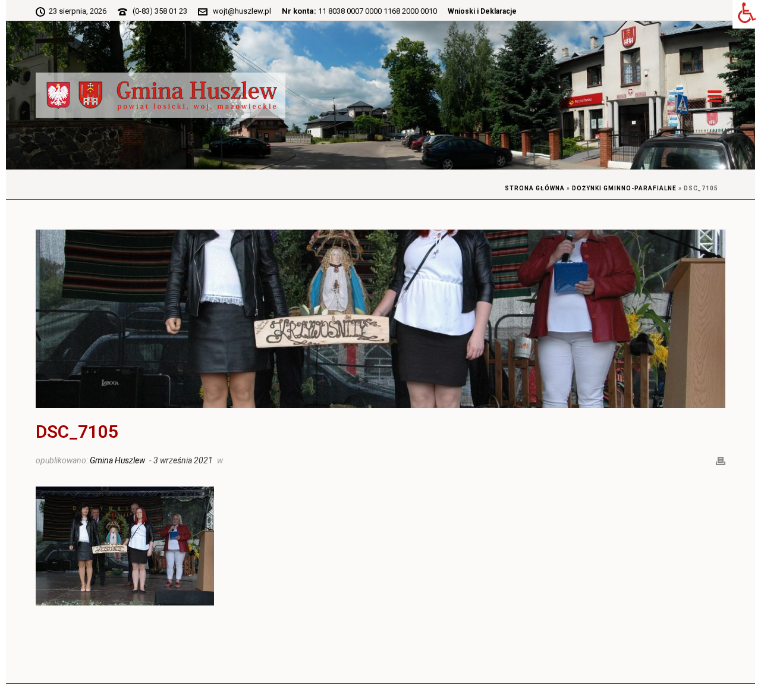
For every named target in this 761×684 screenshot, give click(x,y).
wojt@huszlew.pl (242, 11)
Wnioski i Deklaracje (482, 11)
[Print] (720, 459)
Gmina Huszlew (117, 460)
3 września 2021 (183, 460)
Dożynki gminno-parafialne (624, 188)
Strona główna (535, 188)
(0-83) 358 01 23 (160, 11)
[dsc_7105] (380, 319)
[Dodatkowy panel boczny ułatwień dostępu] (746, 14)
